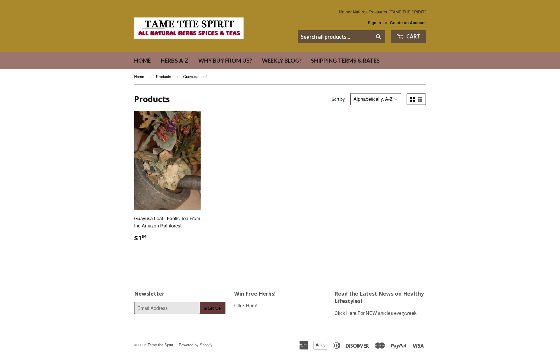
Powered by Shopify (196, 344)
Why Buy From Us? (225, 60)
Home (142, 60)
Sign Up (213, 308)
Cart (412, 36)
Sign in (374, 22)
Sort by (338, 99)
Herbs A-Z (174, 60)
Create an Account (408, 22)
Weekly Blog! (281, 60)
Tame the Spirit (160, 344)
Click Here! (245, 305)
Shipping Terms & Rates (345, 60)
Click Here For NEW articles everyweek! (376, 313)
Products (163, 76)
